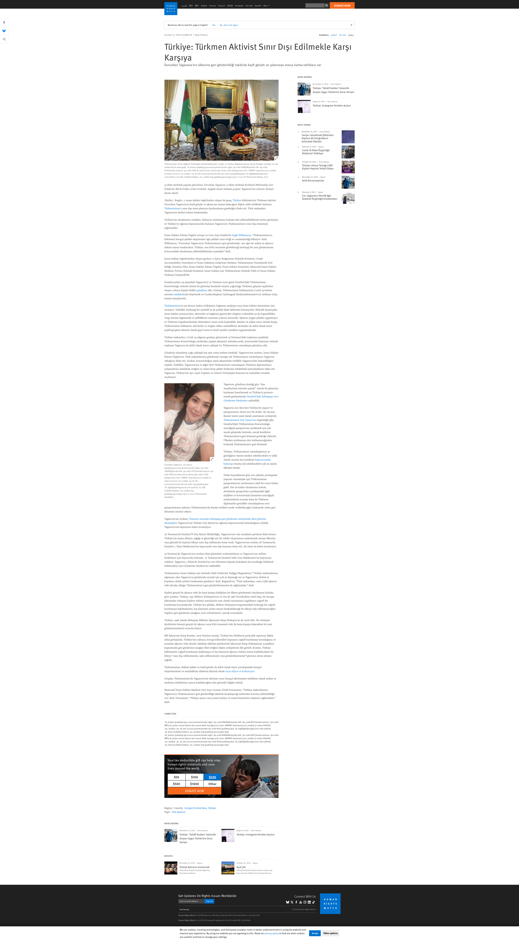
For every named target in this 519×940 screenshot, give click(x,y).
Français (212, 5)
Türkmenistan (172, 305)
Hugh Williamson (241, 235)
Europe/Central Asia (195, 808)
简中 (191, 5)
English (204, 5)
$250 (212, 777)
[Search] (326, 5)
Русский (249, 5)
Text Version (184, 909)
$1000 (194, 783)
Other (212, 783)
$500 (176, 783)
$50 (176, 777)
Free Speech (178, 812)
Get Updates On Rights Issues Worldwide (207, 895)
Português (239, 5)
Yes (213, 24)
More (267, 5)
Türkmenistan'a (173, 208)
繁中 (197, 5)
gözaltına (202, 290)
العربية (184, 5)
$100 (194, 777)
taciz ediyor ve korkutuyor (239, 671)
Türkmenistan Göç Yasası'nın (240, 420)
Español (258, 5)
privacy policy (272, 933)
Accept (315, 933)
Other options (330, 933)
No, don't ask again (229, 24)
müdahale (179, 294)
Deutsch (221, 5)
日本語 (230, 5)
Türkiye (237, 200)
